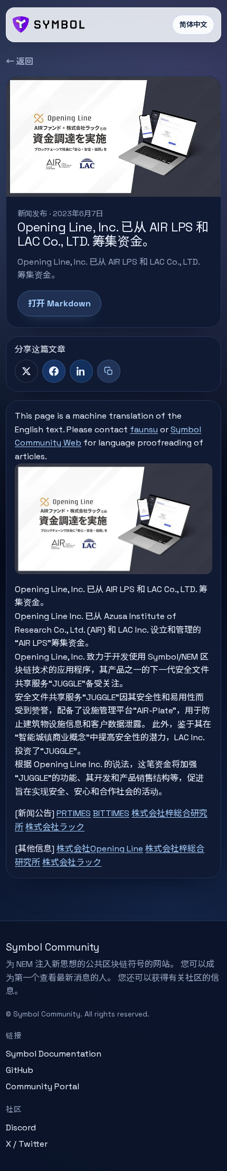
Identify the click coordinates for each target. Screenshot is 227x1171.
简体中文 (193, 24)
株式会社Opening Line (99, 848)
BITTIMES (111, 813)
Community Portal (42, 1086)
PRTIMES (73, 813)
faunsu (144, 429)
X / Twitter (27, 1143)
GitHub (19, 1070)
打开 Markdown (59, 303)
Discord (21, 1127)
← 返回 (19, 61)
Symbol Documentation (53, 1053)
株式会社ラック (54, 827)
